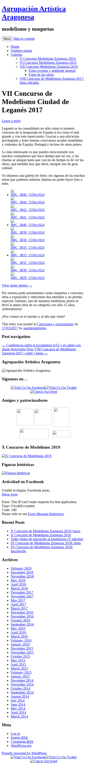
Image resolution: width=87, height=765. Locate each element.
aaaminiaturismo (34, 328)
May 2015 (18, 660)
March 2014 (19, 716)
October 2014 (20, 688)
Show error (10, 494)
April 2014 (18, 712)
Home (15, 46)
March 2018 (19, 588)
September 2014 (22, 692)
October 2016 (20, 620)
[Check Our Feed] (43, 392)
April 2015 (18, 664)
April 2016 (18, 632)
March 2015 (19, 668)
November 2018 (22, 576)
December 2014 (22, 680)
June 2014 (18, 704)
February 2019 (21, 568)
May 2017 (18, 600)
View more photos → (17, 285)
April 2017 (18, 604)
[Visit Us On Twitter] (61, 388)
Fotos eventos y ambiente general (52, 70)
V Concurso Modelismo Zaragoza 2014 (48, 58)
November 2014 (22, 684)
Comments (22, 741)
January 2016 (20, 644)
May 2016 (18, 628)
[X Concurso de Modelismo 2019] (27, 456)
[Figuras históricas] (16, 473)
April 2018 (18, 584)
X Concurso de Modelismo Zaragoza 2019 (41, 535)
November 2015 (22, 652)
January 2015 (20, 676)
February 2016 (21, 640)
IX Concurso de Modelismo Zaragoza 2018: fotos (46, 543)
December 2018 (22, 572)
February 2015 (21, 672)
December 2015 (22, 648)
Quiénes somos (21, 50)
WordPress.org (21, 745)
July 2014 (18, 700)
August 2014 (20, 696)
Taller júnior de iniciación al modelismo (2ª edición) (47, 539)
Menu (7, 38)
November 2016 (22, 616)
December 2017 (22, 592)
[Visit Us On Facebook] (28, 388)
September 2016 (22, 624)
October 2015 (20, 656)
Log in (15, 733)
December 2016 (22, 612)
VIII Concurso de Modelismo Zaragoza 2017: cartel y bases (39, 351)
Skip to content (24, 38)
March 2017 (19, 608)
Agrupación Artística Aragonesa (34, 13)
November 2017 (22, 596)
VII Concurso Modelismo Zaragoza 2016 (49, 66)
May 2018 (18, 580)
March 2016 (19, 636)
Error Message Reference (46, 514)
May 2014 (18, 708)
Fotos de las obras (41, 74)
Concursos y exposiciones (55, 324)
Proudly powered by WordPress (24, 753)
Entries (19, 737)
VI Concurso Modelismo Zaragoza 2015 (48, 62)
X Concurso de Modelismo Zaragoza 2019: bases (45, 531)
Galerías (16, 54)
